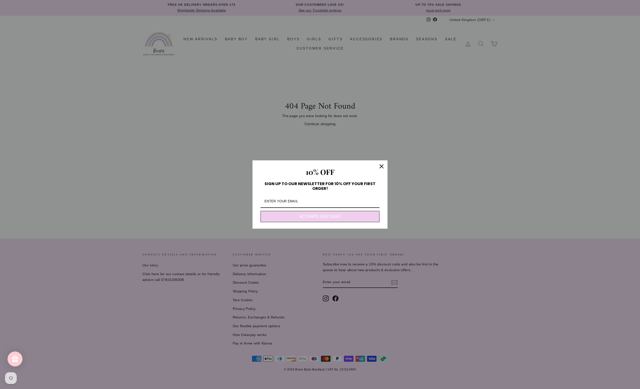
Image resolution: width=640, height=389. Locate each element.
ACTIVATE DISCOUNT (320, 216)
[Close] (382, 166)
